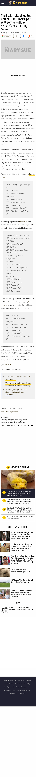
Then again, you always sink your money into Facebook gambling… (18, 384)
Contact (21, 693)
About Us (21, 680)
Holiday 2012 (26, 419)
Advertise (28, 680)
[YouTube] (32, 426)
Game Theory (18, 419)
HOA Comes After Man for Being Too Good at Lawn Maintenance (22, 581)
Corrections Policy (9, 690)
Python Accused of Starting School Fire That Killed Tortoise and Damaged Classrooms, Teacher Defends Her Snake (19, 493)
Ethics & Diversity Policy (23, 687)
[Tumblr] (28, 426)
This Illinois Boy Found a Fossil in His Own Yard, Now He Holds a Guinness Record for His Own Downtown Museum (22, 547)
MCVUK (8, 364)
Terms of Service (15, 684)
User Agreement (9, 687)
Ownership (13, 693)
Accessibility (26, 684)
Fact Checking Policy (23, 690)
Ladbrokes (23, 221)
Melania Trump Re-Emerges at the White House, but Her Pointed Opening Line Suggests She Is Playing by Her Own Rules (22, 535)
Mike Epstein (6, 32)
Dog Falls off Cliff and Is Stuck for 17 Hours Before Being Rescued (23, 570)
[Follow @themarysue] (18, 426)
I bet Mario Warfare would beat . (17, 377)
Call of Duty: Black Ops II (7, 419)
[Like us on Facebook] (22, 426)
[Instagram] (25, 426)
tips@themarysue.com (9, 411)
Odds (15, 422)
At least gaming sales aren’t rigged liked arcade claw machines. (16, 392)
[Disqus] (18, 642)
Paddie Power (21, 422)
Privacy (6, 684)
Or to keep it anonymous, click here (21, 609)
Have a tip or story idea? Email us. (21, 608)
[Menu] (2, 3)
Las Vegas (10, 422)
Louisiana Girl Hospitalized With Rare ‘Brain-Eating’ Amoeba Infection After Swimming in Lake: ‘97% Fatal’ (22, 593)
